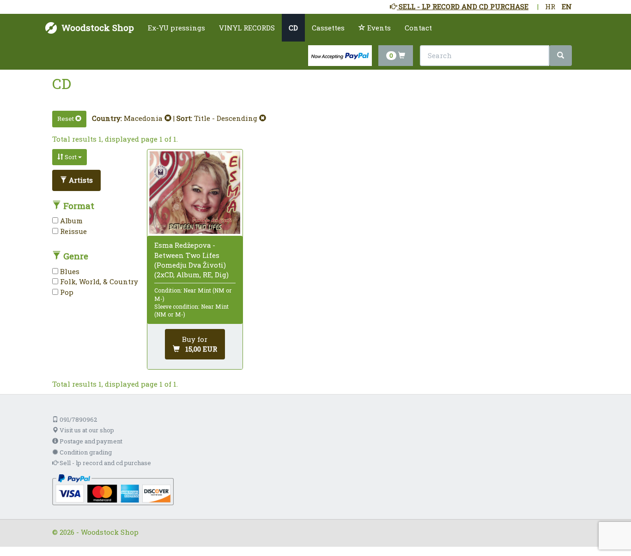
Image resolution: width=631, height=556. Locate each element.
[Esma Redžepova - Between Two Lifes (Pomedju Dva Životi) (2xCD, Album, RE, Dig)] (194, 192)
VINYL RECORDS (247, 27)
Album (70, 220)
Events (378, 27)
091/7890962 (77, 419)
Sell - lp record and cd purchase (104, 463)
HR (550, 6)
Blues (68, 271)
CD (293, 27)
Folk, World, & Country (98, 281)
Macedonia (144, 118)
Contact (418, 27)
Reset (66, 118)
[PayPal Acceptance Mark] (113, 489)
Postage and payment (90, 441)
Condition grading (85, 452)
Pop (65, 292)
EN (567, 6)
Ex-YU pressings (176, 27)
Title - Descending (226, 118)
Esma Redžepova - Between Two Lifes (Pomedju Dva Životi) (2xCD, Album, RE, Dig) (191, 259)
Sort (70, 157)
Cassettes (328, 27)
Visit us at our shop (86, 430)
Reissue (72, 231)
